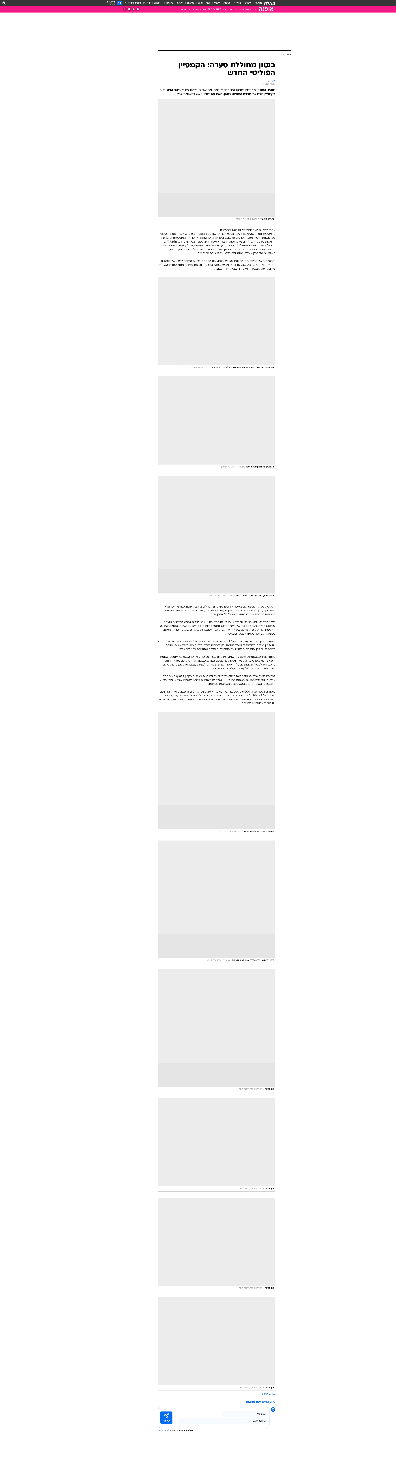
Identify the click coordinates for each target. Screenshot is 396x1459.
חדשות (258, 3)
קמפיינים (266, 1394)
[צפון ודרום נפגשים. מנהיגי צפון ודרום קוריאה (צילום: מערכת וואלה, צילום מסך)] (216, 901)
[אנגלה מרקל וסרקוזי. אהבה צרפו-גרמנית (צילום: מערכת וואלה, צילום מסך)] (216, 537)
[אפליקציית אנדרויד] (138, 9)
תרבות (227, 3)
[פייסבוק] (125, 9)
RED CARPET (214, 10)
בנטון (273, 1394)
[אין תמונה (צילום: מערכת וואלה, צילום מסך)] (216, 1030)
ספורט (248, 3)
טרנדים (233, 10)
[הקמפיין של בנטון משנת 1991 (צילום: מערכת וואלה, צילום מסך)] (216, 423)
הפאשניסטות (245, 10)
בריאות (190, 3)
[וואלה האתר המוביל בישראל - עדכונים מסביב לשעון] (269, 3)
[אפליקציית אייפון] (134, 9)
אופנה (157, 3)
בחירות (237, 3)
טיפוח (225, 10)
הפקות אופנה (199, 10)
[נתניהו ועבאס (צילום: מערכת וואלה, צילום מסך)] (216, 160)
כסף (208, 3)
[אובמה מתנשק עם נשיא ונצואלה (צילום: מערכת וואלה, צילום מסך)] (216, 773)
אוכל (200, 3)
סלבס (217, 3)
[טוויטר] (129, 9)
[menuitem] (256, 3)
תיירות (180, 3)
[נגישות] (4, 3)
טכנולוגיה (168, 3)
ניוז (254, 10)
